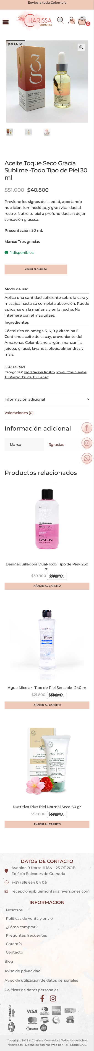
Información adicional (25, 399)
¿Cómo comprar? (22, 927)
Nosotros (14, 910)
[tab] (47, 399)
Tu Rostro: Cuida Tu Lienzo (26, 377)
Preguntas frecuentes (26, 935)
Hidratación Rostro (39, 372)
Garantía (14, 944)
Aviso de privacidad (23, 971)
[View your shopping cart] (82, 20)
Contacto (14, 952)
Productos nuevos (71, 372)
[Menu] (5, 22)
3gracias (56, 444)
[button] (60, 20)
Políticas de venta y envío (29, 918)
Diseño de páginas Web (41, 1044)
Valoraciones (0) (19, 413)
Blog (9, 961)
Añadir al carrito (36, 269)
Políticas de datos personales (31, 990)
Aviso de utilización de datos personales (41, 980)
